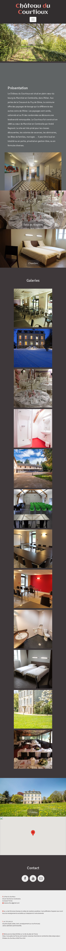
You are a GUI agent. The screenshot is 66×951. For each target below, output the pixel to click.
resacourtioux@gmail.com (11, 903)
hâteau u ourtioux (33, 9)
